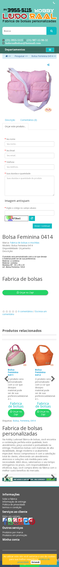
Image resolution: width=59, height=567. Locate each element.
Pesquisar (20, 56)
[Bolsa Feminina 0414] (29, 88)
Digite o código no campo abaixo (21, 208)
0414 (33, 420)
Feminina (24, 420)
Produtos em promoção (14, 535)
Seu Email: (10, 150)
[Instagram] (15, 523)
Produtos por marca (12, 532)
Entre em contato (11, 516)
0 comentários (25, 311)
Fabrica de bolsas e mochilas (24, 242)
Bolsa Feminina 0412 (40, 372)
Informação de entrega (14, 501)
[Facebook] (4, 523)
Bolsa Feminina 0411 (13, 372)
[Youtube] (20, 523)
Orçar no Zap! (26, 292)
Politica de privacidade (13, 504)
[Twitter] (25, 523)
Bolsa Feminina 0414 (42, 56)
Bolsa (16, 420)
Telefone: (10, 162)
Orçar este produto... (15, 126)
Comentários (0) (28, 119)
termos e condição (12, 507)
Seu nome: (11, 139)
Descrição (10, 119)
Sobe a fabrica (9, 498)
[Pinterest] (30, 523)
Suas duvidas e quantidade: (18, 173)
